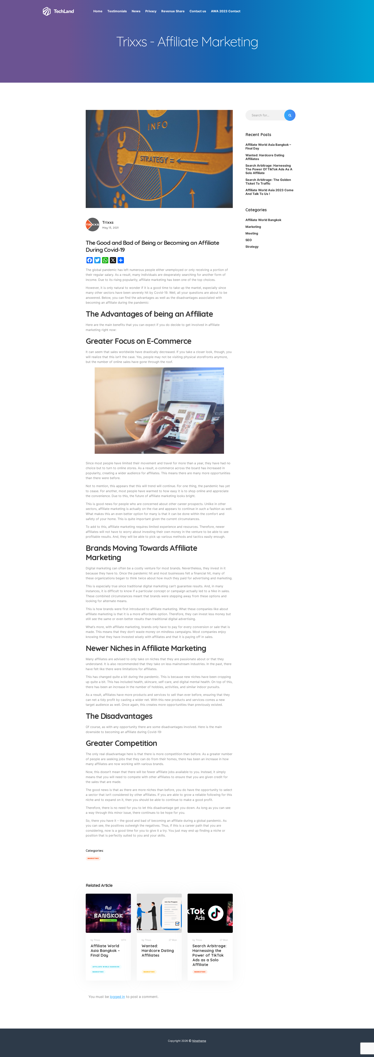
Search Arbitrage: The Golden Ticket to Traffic (268, 181)
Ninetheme (199, 1040)
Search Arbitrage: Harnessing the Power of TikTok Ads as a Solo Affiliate (209, 955)
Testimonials (117, 11)
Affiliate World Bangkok (106, 967)
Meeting (251, 233)
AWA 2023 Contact (225, 11)
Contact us (198, 11)
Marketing (93, 858)
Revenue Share (173, 11)
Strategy (251, 247)
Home (97, 11)
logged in (117, 997)
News (136, 11)
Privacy (150, 11)
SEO (248, 240)
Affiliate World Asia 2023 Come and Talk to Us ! (269, 192)
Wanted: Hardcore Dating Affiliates (158, 950)
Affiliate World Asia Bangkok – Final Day (105, 950)
